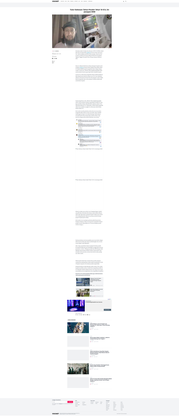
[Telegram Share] (56, 58)
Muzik (114, 407)
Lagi (79, 1)
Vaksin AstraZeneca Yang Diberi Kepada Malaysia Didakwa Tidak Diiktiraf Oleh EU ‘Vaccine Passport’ (99, 353)
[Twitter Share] (55, 58)
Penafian (76, 403)
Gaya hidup (108, 404)
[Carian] (126, 1)
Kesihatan (122, 406)
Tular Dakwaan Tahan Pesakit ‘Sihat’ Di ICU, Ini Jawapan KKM (89, 11)
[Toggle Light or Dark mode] (124, 1)
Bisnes (114, 402)
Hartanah (114, 404)
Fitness (122, 403)
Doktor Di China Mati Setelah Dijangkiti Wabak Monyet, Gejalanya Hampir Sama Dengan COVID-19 (101, 380)
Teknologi (72, 1)
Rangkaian (85, 1)
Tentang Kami (77, 402)
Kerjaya (76, 406)
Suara (121, 408)
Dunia (91, 322)
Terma (83, 403)
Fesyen (114, 403)
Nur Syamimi (54, 56)
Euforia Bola (90, 1)
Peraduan (107, 408)
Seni (114, 408)
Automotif (76, 1)
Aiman (93, 340)
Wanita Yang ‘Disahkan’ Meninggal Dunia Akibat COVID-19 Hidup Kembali (99, 365)
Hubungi (83, 402)
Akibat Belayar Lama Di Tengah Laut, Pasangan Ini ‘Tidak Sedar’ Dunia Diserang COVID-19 (100, 325)
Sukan (66, 1)
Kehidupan (62, 1)
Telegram (60, 403)
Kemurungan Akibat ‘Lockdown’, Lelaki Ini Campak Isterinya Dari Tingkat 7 (99, 338)
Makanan (107, 407)
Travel (68, 1)
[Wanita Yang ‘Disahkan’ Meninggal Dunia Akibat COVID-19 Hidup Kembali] (78, 368)
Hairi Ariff (93, 355)
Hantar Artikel (77, 404)
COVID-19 (89, 52)
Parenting (122, 407)
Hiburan (122, 404)
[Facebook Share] (52, 58)
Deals (82, 1)
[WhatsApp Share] (53, 58)
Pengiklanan (84, 404)
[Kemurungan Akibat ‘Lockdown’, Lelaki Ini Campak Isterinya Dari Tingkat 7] (78, 341)
